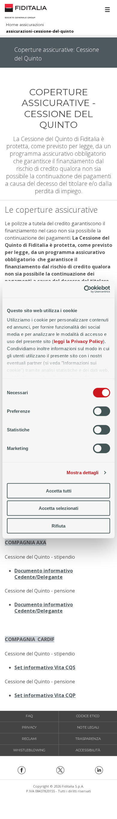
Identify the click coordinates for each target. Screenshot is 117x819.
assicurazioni (32, 25)
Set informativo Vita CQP (45, 695)
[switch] (101, 411)
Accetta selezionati (58, 508)
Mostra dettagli (83, 472)
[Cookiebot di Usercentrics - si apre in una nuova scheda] (84, 289)
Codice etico (88, 716)
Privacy (29, 727)
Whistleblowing (29, 750)
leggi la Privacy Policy (78, 341)
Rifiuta (58, 525)
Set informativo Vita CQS (44, 667)
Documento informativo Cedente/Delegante (43, 573)
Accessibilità (88, 750)
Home (26, 10)
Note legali (88, 727)
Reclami (29, 739)
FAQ (29, 716)
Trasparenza (88, 739)
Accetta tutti (58, 490)
